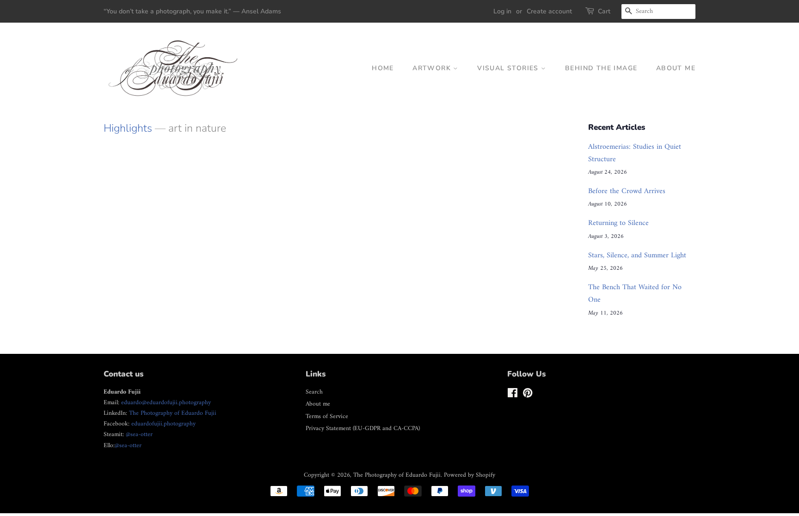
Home (383, 68)
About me (675, 68)
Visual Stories (509, 68)
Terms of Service (327, 416)
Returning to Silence (618, 223)
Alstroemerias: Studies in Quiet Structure (634, 153)
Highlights (128, 128)
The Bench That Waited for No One (635, 293)
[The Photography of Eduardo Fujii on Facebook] (512, 395)
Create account (549, 11)
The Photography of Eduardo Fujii (172, 413)
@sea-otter (139, 434)
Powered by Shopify (469, 475)
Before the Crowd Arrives (626, 191)
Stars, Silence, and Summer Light (637, 255)
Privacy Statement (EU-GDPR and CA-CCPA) (363, 428)
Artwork (432, 68)
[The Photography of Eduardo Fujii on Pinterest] (527, 395)
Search (314, 392)
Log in (502, 11)
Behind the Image (601, 68)
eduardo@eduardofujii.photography (166, 402)
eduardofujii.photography (163, 424)
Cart (604, 11)
